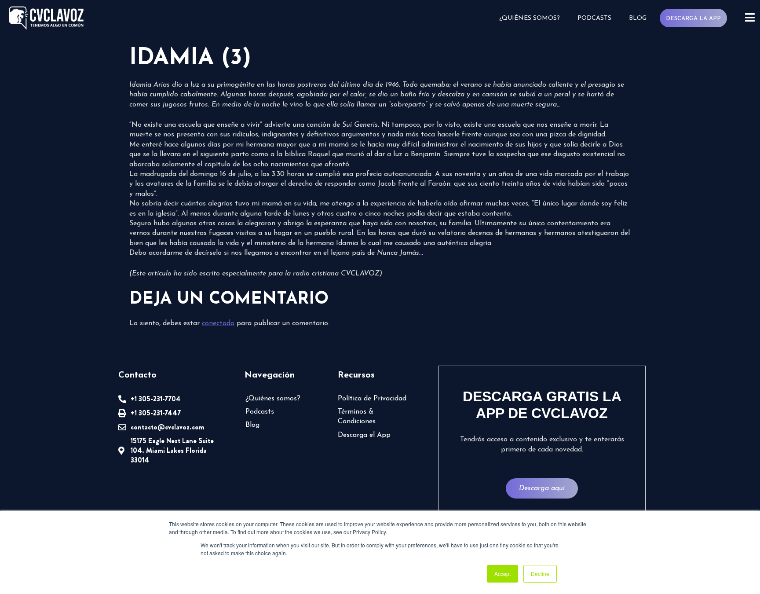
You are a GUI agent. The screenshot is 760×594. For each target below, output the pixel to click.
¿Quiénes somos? (529, 18)
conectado (218, 323)
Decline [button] (540, 573)
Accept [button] (502, 573)
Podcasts (594, 18)
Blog (638, 18)
